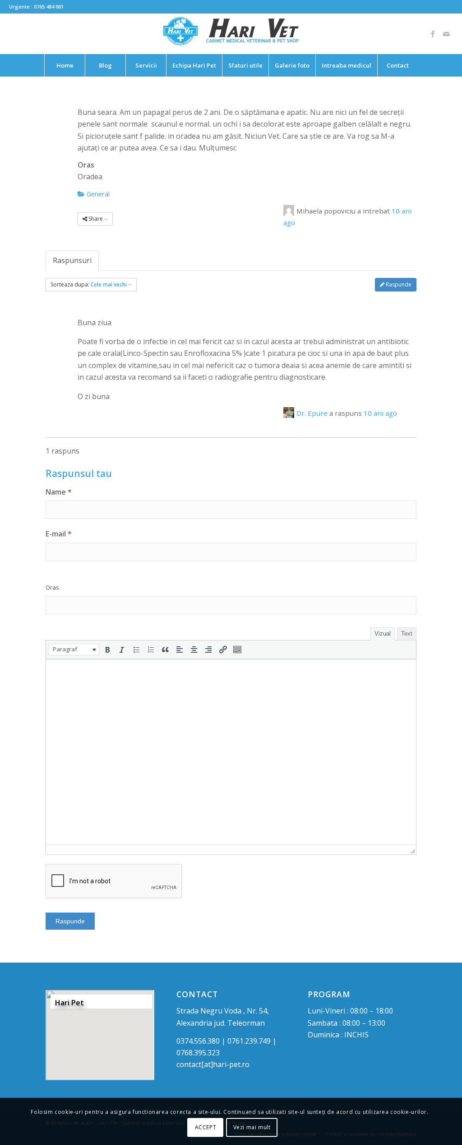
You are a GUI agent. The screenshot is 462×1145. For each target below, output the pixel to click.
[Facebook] (432, 34)
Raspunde (397, 284)
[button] (73, 649)
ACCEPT (206, 1127)
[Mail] (446, 34)
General (97, 193)
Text (406, 633)
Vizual (382, 633)
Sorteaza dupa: (89, 284)
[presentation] (74, 649)
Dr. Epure (312, 413)
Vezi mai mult (252, 1127)
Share (95, 219)
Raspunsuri (72, 260)
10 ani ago (380, 413)
